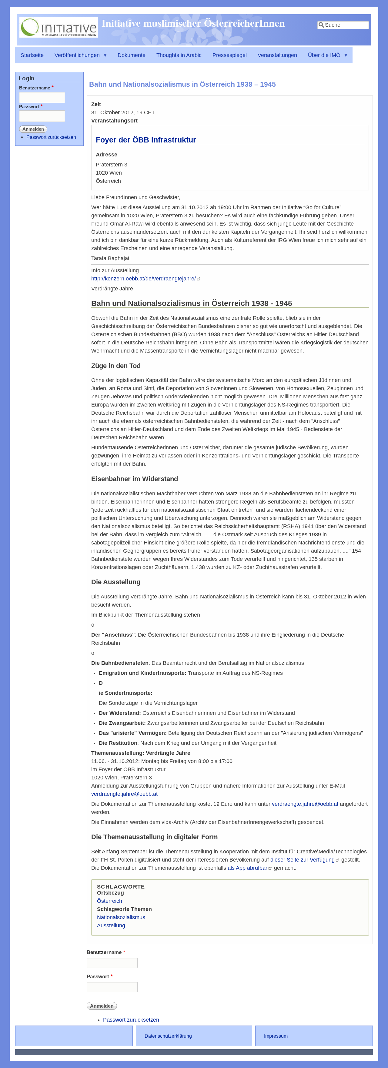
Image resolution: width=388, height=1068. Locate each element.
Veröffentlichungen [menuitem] (74, 57)
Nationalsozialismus (121, 917)
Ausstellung (111, 925)
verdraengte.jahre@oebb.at (124, 794)
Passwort (98, 976)
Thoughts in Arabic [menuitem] (179, 55)
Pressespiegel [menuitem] (229, 55)
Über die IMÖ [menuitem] (321, 57)
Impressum (276, 1036)
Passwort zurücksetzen (131, 1020)
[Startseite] (58, 36)
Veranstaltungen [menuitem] (277, 55)
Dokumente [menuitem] (132, 55)
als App (247, 868)
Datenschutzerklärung (168, 1036)
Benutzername (104, 952)
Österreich (109, 901)
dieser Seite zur (302, 860)
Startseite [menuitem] (32, 55)
